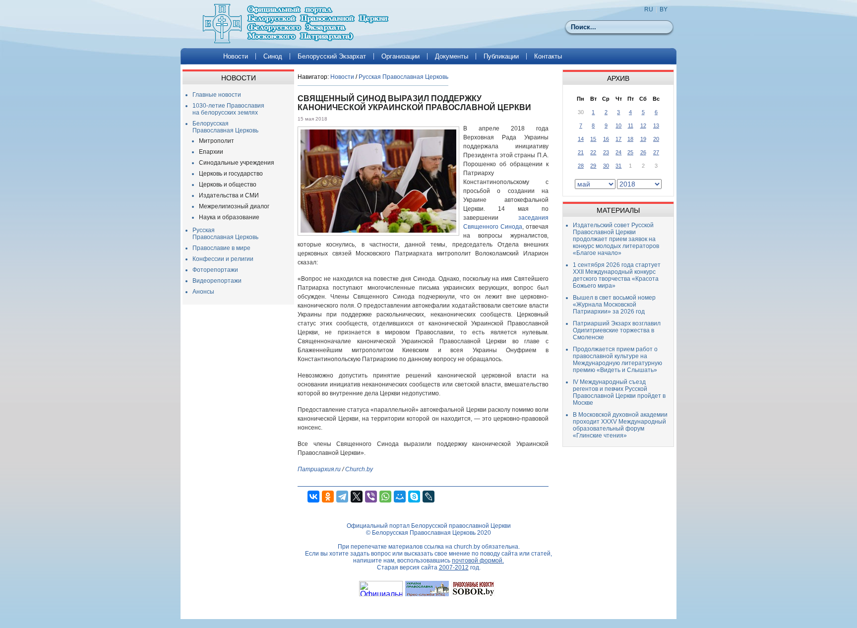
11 (630, 125)
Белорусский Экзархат (332, 56)
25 (630, 152)
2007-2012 (454, 567)
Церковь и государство (231, 173)
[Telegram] (342, 496)
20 (656, 139)
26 (643, 152)
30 (606, 166)
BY (664, 9)
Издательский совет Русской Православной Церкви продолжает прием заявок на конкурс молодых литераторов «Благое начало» (616, 239)
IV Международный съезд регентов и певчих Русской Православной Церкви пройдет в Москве (619, 392)
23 (606, 152)
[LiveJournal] (428, 496)
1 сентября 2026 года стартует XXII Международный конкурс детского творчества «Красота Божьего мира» (617, 275)
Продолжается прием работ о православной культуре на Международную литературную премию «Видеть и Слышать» (617, 360)
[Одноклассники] (328, 496)
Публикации (501, 56)
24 (618, 152)
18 (630, 139)
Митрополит (216, 140)
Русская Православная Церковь (225, 234)
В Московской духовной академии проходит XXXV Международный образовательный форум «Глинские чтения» (620, 425)
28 (581, 166)
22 (593, 152)
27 (656, 152)
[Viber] (371, 496)
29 (593, 166)
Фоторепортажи (215, 269)
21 (581, 152)
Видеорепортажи (217, 280)
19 (643, 139)
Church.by (359, 469)
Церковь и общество (227, 184)
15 (593, 139)
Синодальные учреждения (236, 162)
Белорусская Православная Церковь (225, 127)
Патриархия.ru (319, 469)
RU (648, 9)
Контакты (548, 56)
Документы (451, 56)
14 (581, 139)
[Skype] (414, 496)
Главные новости (216, 94)
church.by (467, 546)
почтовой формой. (478, 560)
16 (606, 139)
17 (618, 139)
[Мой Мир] (400, 496)
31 (618, 166)
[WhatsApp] (385, 496)
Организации (400, 56)
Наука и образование (229, 217)
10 (618, 125)
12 (643, 125)
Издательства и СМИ (229, 195)
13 (656, 125)
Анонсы (203, 291)
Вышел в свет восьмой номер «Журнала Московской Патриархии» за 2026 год (614, 304)
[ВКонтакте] (313, 496)
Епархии (211, 151)
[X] (357, 496)
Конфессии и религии (222, 258)
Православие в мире (221, 248)
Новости (235, 56)
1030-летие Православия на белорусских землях (228, 109)
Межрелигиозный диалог (234, 206)
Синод (272, 56)
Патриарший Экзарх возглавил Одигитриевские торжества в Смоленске (617, 330)
